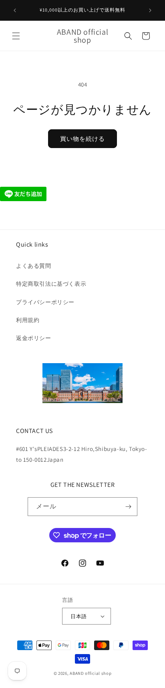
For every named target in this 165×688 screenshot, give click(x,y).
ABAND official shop (90, 673)
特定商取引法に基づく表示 (51, 283)
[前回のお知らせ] (15, 10)
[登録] (128, 506)
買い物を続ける (82, 138)
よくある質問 (33, 265)
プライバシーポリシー (45, 302)
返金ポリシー (33, 338)
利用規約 (27, 320)
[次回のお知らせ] (150, 10)
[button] (16, 36)
